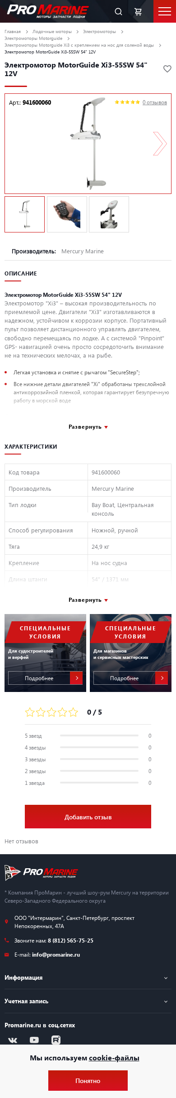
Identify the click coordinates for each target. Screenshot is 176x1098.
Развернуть (85, 426)
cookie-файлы (114, 1057)
